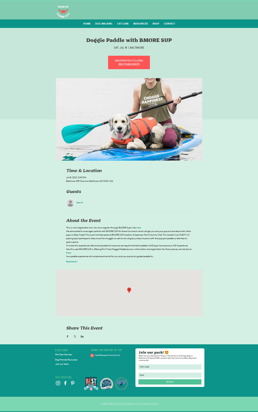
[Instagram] (58, 383)
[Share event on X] (74, 336)
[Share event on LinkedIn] (82, 336)
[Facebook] (65, 383)
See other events (129, 64)
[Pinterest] (73, 383)
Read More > (72, 261)
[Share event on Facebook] (67, 336)
